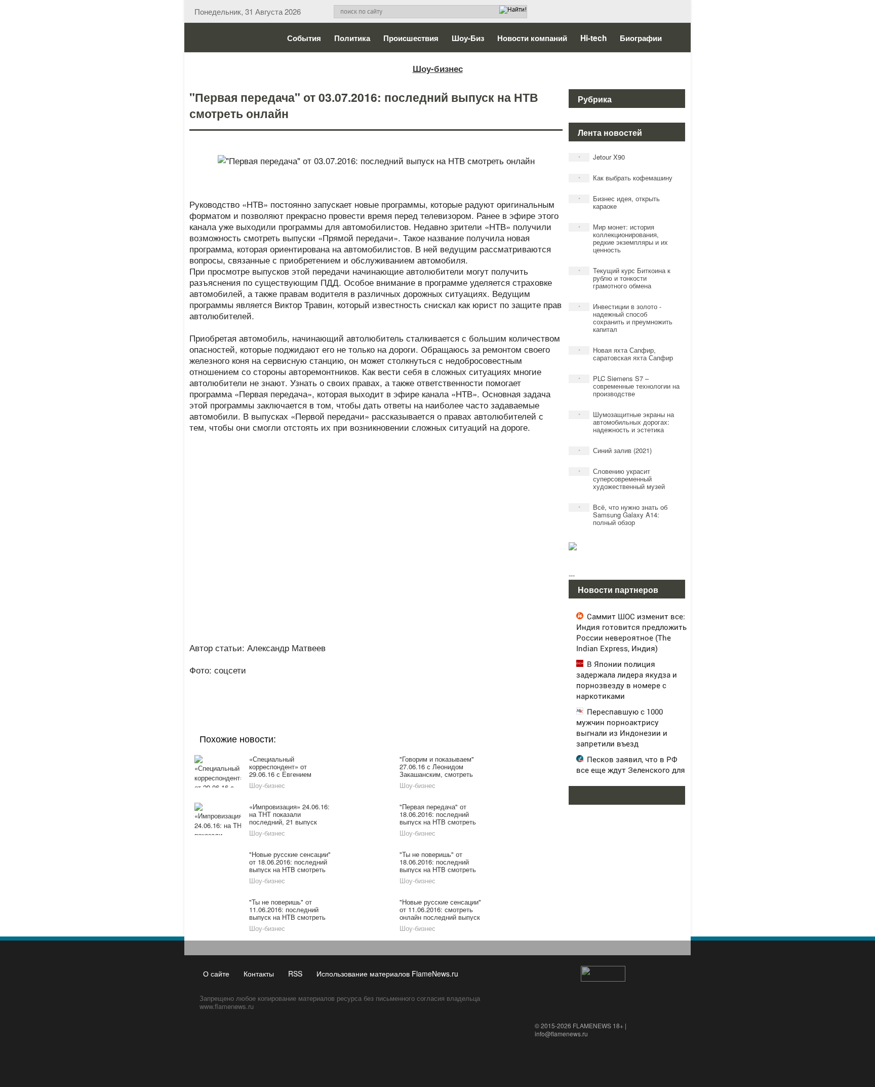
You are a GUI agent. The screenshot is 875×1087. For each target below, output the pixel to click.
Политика (352, 38)
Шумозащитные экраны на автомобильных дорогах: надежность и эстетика (626, 421)
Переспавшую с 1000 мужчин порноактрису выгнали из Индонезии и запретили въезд (621, 727)
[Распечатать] (452, 684)
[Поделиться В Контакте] (413, 684)
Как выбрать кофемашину (625, 177)
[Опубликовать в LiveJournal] (336, 684)
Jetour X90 (601, 157)
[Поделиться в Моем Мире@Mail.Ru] (355, 684)
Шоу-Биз (468, 38)
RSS (295, 973)
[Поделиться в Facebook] (298, 684)
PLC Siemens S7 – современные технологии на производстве (629, 385)
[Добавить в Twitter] (394, 684)
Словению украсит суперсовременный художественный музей (621, 478)
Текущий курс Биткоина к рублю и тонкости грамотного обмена (624, 278)
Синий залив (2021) (615, 450)
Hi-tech (593, 38)
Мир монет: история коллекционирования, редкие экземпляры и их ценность (623, 238)
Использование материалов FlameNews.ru (387, 973)
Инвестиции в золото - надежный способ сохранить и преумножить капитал (625, 318)
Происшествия (411, 38)
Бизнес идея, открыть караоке (619, 202)
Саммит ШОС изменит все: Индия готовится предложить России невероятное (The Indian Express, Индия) (631, 632)
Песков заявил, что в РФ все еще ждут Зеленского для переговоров (630, 769)
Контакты (259, 973)
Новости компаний (532, 38)
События (304, 38)
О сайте (216, 973)
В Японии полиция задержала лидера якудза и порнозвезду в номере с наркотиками (626, 680)
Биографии (641, 38)
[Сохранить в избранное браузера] (432, 684)
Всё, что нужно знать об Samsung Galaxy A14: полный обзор (623, 514)
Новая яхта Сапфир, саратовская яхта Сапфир (625, 353)
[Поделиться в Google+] (317, 684)
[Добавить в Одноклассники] (375, 684)
